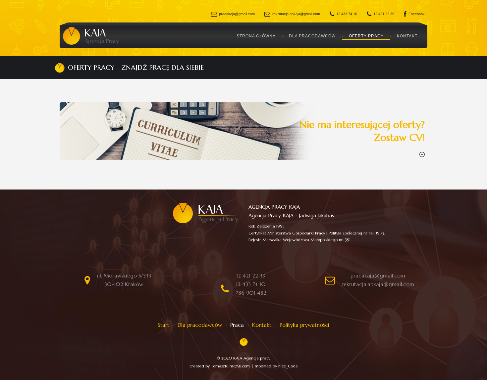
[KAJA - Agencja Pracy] (91, 36)
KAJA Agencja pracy (251, 358)
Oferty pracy (366, 36)
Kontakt (407, 36)
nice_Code (288, 365)
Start (163, 324)
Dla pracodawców (312, 36)
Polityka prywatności (304, 324)
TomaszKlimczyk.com (230, 365)
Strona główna (256, 36)
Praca (237, 324)
